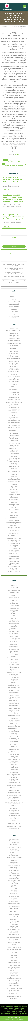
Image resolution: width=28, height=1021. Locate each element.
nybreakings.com (14, 784)
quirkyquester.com (14, 525)
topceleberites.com (14, 694)
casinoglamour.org (14, 993)
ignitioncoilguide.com (14, 821)
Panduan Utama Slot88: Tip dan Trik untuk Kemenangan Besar (14, 281)
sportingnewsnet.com (14, 420)
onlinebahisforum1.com (14, 590)
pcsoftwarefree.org (14, 623)
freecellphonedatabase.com (14, 358)
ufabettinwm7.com (14, 555)
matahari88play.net (14, 407)
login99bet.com (14, 587)
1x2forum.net (14, 585)
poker (2, 1006)
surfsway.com (14, 651)
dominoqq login (17, 1006)
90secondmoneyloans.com (14, 657)
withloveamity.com (14, 631)
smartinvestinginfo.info (14, 725)
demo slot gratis (14, 311)
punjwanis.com (14, 328)
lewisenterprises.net (14, 621)
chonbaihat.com (14, 927)
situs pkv (14, 299)
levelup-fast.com (14, 682)
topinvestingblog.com (14, 882)
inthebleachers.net (14, 983)
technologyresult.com (14, 638)
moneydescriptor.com (14, 409)
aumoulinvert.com (14, 964)
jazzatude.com (14, 890)
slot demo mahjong (14, 306)
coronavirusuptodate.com (14, 672)
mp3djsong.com (14, 845)
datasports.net (14, 433)
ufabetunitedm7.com (14, 560)
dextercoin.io (14, 995)
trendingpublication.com (14, 548)
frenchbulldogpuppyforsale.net (14, 988)
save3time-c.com (14, 862)
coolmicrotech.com (14, 790)
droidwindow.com (14, 757)
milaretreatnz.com (14, 896)
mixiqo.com (14, 512)
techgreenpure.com (14, 646)
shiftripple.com (14, 528)
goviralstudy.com (14, 973)
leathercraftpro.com (14, 509)
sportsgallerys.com (14, 430)
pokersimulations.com (14, 685)
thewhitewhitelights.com (14, 942)
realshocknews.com (14, 466)
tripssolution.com (14, 662)
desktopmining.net (14, 982)
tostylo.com (14, 384)
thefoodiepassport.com (14, 965)
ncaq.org (14, 615)
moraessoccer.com (14, 908)
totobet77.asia (14, 545)
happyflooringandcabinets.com (14, 460)
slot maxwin (17, 1010)
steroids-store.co (14, 932)
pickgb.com (14, 468)
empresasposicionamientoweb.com (14, 802)
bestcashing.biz (14, 919)
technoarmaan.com (14, 800)
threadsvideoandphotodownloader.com (14, 350)
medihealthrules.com (14, 776)
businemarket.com (14, 405)
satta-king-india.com (14, 664)
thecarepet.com (14, 333)
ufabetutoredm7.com (14, 565)
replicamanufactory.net (14, 687)
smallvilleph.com (14, 900)
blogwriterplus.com (14, 335)
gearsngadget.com (14, 677)
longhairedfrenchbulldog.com (14, 402)
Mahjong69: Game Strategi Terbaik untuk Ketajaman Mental (12, 179)
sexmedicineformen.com (14, 527)
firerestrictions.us (14, 921)
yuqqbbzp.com (14, 669)
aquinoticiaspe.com (14, 401)
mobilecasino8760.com (14, 954)
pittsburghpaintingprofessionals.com (14, 519)
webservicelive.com (14, 828)
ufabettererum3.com (14, 550)
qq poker (18, 1011)
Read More (7, 189)
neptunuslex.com (14, 849)
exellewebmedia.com (14, 361)
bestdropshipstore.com (14, 648)
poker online (14, 317)
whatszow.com (14, 641)
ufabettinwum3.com (14, 556)
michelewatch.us (14, 852)
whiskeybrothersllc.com (14, 571)
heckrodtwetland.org (14, 946)
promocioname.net (14, 914)
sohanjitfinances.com (14, 533)
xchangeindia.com (14, 789)
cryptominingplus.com (14, 399)
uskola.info (14, 733)
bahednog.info (14, 345)
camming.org (14, 594)
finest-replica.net (14, 744)
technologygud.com (14, 465)
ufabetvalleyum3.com (14, 566)
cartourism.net (14, 975)
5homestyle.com (14, 998)
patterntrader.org (14, 473)
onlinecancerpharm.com (14, 455)
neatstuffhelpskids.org (14, 906)
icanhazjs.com (14, 970)
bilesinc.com (14, 895)
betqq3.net (14, 955)
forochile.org (14, 909)
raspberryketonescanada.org (14, 774)
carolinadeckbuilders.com (14, 880)
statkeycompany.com (14, 878)
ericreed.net (14, 950)
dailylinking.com (14, 625)
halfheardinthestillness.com (14, 947)
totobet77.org (14, 546)
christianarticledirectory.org (14, 996)
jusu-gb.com (14, 332)
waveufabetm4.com (14, 705)
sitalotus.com (14, 476)
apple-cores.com (14, 977)
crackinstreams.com (14, 674)
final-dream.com (14, 743)
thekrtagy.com (14, 787)
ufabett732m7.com (14, 754)
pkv (14, 314)
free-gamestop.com (14, 363)
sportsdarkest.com (14, 414)
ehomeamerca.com (14, 643)
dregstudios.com (14, 905)
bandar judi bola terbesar (14, 301)
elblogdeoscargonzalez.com (14, 929)
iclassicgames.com (14, 392)
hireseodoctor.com (14, 679)
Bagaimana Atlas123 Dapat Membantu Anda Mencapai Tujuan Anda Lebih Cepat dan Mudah (13, 198)
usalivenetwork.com (14, 353)
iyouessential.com (14, 630)
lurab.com (14, 820)
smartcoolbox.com (14, 532)
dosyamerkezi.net (14, 872)
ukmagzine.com (14, 366)
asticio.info (14, 487)
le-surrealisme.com (14, 873)
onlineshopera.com (14, 618)
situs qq (22, 1013)
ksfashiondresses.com (14, 471)
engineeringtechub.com (14, 437)
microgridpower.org (14, 510)
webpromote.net (14, 931)
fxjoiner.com (14, 807)
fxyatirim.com (14, 635)
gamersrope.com (14, 360)
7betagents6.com (14, 671)
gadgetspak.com (14, 675)
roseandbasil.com (14, 941)
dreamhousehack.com (14, 792)
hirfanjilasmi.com (14, 506)
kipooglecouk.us (14, 960)
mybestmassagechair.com (14, 949)
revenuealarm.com (14, 818)
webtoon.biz (14, 415)
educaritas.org (14, 610)
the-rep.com (14, 885)
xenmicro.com (14, 616)
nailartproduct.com (14, 653)
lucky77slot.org (14, 450)
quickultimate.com (14, 524)
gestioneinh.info (14, 746)
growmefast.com (14, 451)
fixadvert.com (14, 859)
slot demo (14, 308)
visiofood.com (14, 756)
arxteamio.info (14, 491)
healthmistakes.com (14, 469)
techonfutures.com (14, 771)
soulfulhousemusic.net (14, 535)
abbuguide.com (14, 636)
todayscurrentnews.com (14, 543)
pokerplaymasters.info (14, 340)
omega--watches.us (14, 854)
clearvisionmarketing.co (14, 738)
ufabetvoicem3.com (14, 703)
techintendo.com (14, 644)
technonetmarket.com (14, 728)
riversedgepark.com (14, 598)
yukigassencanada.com (14, 666)
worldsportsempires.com (14, 479)
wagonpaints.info (14, 735)
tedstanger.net (14, 730)
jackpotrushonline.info (14, 355)
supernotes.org (14, 478)
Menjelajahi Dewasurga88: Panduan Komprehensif (14, 269)
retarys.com (14, 374)
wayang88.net (14, 707)
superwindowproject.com (14, 967)
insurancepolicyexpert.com (14, 877)
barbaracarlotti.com (14, 980)
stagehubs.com (14, 584)
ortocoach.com (14, 515)
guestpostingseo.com (14, 337)
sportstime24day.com (14, 422)
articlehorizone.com (14, 667)
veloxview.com (14, 568)
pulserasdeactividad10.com (14, 978)
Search (14, 237)
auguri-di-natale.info (14, 850)
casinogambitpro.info (14, 338)
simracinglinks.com (14, 870)
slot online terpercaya (14, 303)
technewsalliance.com (14, 726)
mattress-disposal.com (14, 458)
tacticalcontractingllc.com (14, 538)
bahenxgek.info (14, 346)
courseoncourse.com (14, 342)
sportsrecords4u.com (14, 692)
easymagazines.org (14, 504)
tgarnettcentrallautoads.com (14, 857)
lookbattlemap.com (14, 379)
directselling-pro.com (14, 817)
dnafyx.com (14, 626)
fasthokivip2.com (14, 396)
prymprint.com (14, 496)
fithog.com (14, 936)
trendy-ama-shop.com (14, 753)
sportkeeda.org (14, 497)
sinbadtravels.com (14, 364)
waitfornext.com (14, 736)
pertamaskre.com (14, 348)
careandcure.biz (14, 501)
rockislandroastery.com (14, 815)
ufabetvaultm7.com (14, 700)
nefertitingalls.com (14, 605)
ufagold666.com (14, 761)
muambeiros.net (14, 924)
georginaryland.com (14, 939)
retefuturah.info (14, 723)
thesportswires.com (14, 417)
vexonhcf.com (14, 864)
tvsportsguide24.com (14, 445)
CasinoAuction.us (14, 959)
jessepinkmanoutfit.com (14, 371)
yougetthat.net (14, 386)
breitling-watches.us (14, 855)
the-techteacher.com (14, 794)
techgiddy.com (14, 351)
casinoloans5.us (14, 957)
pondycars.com (14, 769)
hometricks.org (14, 507)
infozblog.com (14, 926)
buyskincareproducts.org (14, 987)
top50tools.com (14, 883)
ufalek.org (14, 456)
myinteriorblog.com (14, 762)
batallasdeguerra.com (14, 903)
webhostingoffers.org (14, 639)
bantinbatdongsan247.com (14, 343)
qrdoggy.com (14, 463)
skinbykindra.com (14, 808)
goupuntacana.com (14, 597)
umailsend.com (14, 373)
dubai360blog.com (14, 448)
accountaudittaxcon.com (14, 494)
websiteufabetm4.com (14, 708)
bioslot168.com (14, 825)
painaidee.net (14, 412)
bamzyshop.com (14, 767)
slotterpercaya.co (14, 530)
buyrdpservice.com (14, 381)
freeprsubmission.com (14, 759)
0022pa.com (14, 891)
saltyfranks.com (14, 886)
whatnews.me (14, 741)
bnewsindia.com (14, 764)
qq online (14, 298)
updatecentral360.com (14, 481)
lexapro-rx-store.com (14, 985)
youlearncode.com (14, 633)
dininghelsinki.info (14, 713)
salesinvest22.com (14, 749)
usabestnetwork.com (14, 369)
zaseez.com (14, 600)
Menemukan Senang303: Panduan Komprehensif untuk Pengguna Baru (14, 273)
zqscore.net (14, 484)
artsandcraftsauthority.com (14, 826)
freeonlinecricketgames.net (14, 918)
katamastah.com (14, 483)
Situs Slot (16, 154)
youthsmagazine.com (14, 410)
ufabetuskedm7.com (14, 561)
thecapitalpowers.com (14, 540)
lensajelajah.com (14, 612)
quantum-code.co (14, 739)
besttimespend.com (14, 499)
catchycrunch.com (14, 602)
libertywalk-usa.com (14, 841)
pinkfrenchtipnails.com (14, 427)
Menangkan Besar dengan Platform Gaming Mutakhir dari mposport (13, 217)
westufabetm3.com (14, 569)
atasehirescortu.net (14, 435)
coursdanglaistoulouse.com (14, 847)
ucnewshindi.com (14, 356)
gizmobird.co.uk (14, 844)
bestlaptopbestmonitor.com (14, 937)
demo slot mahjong (14, 304)
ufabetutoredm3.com (14, 563)
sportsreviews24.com (14, 446)
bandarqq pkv (8, 1013)
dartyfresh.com (14, 620)
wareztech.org (14, 368)
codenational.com (14, 812)
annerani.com (14, 888)
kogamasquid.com (14, 990)
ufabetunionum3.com (14, 697)
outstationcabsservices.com (14, 785)
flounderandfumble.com (14, 720)
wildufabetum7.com (14, 573)
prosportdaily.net (14, 748)
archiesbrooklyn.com (14, 923)
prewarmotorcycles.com (14, 868)
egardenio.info (14, 489)
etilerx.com (14, 716)
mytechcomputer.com (14, 823)
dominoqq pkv (8, 1006)
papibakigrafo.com (14, 968)
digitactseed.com (14, 654)
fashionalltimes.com (14, 797)
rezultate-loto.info (14, 689)
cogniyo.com (14, 502)
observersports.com (14, 397)
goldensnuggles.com (14, 378)
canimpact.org (14, 972)
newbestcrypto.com (14, 389)
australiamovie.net (14, 842)
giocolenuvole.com (14, 628)
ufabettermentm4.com (14, 551)
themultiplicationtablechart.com (14, 991)
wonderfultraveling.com (14, 913)
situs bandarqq (14, 296)
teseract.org (14, 751)
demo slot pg (14, 309)
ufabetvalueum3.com (14, 698)
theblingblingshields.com (14, 425)
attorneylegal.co (14, 440)
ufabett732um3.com (14, 731)
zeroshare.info (14, 893)
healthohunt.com (14, 721)
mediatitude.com (14, 867)
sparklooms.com (14, 537)
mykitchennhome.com (14, 962)
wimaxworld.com (14, 916)
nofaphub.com (14, 603)
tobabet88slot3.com (14, 542)
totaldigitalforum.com (14, 798)
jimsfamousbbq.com (14, 839)
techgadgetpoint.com (14, 443)
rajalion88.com (14, 595)
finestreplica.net (14, 718)
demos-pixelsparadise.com (14, 865)
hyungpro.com (14, 419)
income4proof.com (14, 608)
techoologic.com (14, 772)
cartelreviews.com (14, 649)
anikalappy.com (14, 712)
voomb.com (14, 442)
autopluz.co (14, 860)
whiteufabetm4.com (14, 710)
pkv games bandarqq (14, 316)
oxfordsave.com (14, 391)
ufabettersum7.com (14, 553)
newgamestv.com (14, 428)
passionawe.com (14, 517)
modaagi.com (14, 898)
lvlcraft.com (14, 656)
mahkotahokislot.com (14, 453)
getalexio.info (14, 492)
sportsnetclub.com (14, 387)
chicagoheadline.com (14, 592)
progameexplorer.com (14, 813)
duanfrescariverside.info (14, 715)
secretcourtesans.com (14, 589)
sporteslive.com (14, 424)
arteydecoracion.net (14, 934)
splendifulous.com (14, 690)
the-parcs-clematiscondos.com (14, 330)
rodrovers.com (14, 661)
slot (15, 151)
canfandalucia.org (14, 780)
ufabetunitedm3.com (14, 558)
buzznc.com (14, 805)
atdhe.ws (14, 944)
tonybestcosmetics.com (14, 803)
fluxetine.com (14, 952)
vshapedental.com (14, 779)
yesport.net (14, 383)
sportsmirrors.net (14, 432)
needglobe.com (14, 514)
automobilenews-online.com (14, 795)
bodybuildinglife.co (14, 461)
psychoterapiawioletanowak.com (14, 522)
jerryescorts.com (14, 438)
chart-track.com (14, 911)
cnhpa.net (14, 474)
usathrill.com (14, 777)
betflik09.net (14, 613)
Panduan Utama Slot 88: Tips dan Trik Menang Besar (14, 277)
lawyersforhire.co (14, 404)
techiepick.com (14, 766)
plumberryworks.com (14, 520)
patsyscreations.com (14, 607)
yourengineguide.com (14, 782)
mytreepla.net (14, 684)
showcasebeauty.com (14, 875)
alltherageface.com (14, 810)
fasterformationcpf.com (14, 376)
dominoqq (14, 294)
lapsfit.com (14, 680)
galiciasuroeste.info (14, 901)
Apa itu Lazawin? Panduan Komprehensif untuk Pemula (14, 265)
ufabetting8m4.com (14, 695)
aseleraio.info (14, 486)
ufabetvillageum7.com (14, 702)
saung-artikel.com (14, 394)
